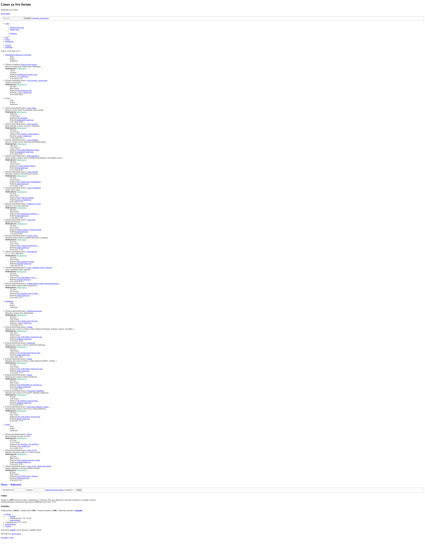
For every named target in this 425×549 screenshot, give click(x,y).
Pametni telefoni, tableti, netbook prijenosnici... (43, 283)
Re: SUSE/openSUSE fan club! (29, 353)
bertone (19, 446)
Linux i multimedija (34, 188)
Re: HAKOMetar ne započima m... (30, 385)
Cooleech (19, 92)
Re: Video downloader (26, 198)
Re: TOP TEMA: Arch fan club (29, 417)
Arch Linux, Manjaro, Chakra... (38, 407)
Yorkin (18, 295)
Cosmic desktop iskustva (26, 166)
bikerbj (18, 419)
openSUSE (31, 343)
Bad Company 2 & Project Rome (29, 230)
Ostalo (7, 424)
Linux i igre (31, 220)
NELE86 (19, 264)
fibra (18, 168)
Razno (29, 434)
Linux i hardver (32, 172)
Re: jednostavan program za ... (28, 214)
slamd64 (19, 462)
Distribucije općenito (34, 311)
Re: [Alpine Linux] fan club (28, 321)
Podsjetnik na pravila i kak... (28, 74)
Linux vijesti (31, 108)
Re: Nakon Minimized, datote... (29, 150)
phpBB (12, 530)
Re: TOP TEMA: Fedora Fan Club (30, 369)
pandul (18, 355)
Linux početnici (32, 140)
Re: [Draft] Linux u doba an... (28, 476)
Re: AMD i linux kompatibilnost (29, 182)
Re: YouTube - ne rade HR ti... (28, 444)
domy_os (19, 200)
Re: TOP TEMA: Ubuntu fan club (30, 337)
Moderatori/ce (22, 68)
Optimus (19, 387)
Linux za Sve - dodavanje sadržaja (39, 466)
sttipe (18, 216)
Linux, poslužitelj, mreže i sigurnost (39, 268)
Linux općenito (32, 124)
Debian (29, 375)
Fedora (29, 359)
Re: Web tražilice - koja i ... (27, 277)
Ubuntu (29, 327)
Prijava (4, 484)
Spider (18, 248)
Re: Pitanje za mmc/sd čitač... (28, 401)
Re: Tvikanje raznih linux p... (28, 246)
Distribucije (9, 301)
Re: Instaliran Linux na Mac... (28, 293)
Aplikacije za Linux (34, 204)
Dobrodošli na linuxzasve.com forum (18, 55)
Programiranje (32, 252)
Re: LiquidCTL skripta (26, 262)
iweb (18, 76)
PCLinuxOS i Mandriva (35, 391)
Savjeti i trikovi (32, 236)
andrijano (19, 403)
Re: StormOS (22, 118)
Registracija (16, 484)
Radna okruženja (33, 156)
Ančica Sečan (16, 534)
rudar (18, 184)
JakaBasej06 (20, 120)
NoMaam (19, 339)
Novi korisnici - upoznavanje (37, 80)
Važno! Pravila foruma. (29, 64)
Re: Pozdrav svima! (25, 90)
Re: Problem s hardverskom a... (29, 134)
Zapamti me (69, 490)
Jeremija (19, 279)
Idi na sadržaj (5, 14)
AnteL (18, 371)
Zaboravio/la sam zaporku (54, 490)
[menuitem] (17, 27)
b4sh (18, 232)
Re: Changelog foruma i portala (29, 460)
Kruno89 (78, 510)
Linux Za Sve (32, 450)
